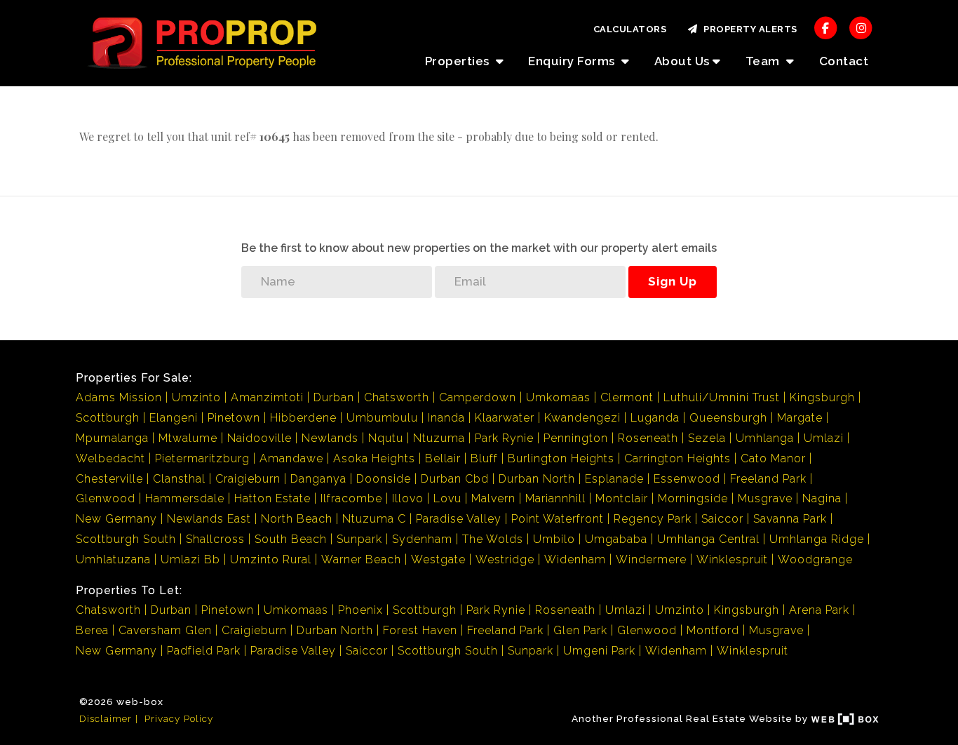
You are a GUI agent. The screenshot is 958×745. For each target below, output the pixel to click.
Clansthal (179, 478)
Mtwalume (187, 438)
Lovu (447, 498)
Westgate (438, 559)
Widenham (575, 559)
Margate (800, 417)
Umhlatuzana (113, 559)
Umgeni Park (599, 650)
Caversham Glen (165, 630)
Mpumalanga (112, 438)
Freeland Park (768, 478)
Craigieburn (248, 478)
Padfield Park (204, 650)
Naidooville (259, 438)
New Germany (116, 518)
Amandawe (291, 458)
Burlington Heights (561, 458)
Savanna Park (790, 518)
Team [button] (764, 61)
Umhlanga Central (708, 539)
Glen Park (580, 630)
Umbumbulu (382, 417)
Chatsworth (396, 397)
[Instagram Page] (861, 27)
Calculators (630, 29)
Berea (92, 630)
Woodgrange (815, 559)
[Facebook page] (826, 27)
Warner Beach (361, 559)
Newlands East (209, 518)
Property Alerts (748, 29)
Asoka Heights (374, 458)
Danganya (318, 478)
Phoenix (360, 610)
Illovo (408, 498)
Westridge (504, 559)
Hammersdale (184, 498)
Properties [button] (459, 61)
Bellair (443, 458)
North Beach (296, 518)
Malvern (493, 498)
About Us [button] (682, 61)
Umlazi (824, 438)
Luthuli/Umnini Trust (721, 397)
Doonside (383, 478)
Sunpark (359, 539)
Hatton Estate (272, 498)
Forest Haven (420, 630)
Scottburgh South (126, 539)
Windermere (651, 559)
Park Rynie (504, 438)
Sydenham (422, 539)
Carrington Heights (677, 458)
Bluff (484, 458)
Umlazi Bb (190, 559)
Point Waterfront (557, 518)
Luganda (655, 417)
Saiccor (722, 518)
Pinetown (234, 417)
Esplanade (614, 478)
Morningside (693, 498)
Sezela (707, 438)
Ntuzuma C (374, 518)
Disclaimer (105, 718)
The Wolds (492, 539)
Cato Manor (773, 458)
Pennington (576, 438)
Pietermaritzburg (202, 458)
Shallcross (215, 539)
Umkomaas (558, 397)
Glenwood (105, 498)
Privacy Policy (178, 718)
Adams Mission (119, 397)
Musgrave (765, 498)
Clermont (627, 397)
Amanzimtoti (267, 397)
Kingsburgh (822, 397)
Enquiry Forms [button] (573, 61)
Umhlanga (765, 438)
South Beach (291, 539)
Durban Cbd (455, 478)
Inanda (446, 417)
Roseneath (648, 438)
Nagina (822, 498)
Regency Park (652, 518)
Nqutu (385, 438)
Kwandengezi (582, 417)
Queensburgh (728, 417)
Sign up (672, 281)
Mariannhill (555, 498)
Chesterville (109, 478)
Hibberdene (303, 417)
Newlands (330, 438)
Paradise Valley (458, 518)
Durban (333, 397)
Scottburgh (108, 417)
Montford (713, 630)
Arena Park (819, 610)
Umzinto (196, 397)
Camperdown (477, 397)
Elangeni (173, 417)
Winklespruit (732, 559)
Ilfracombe (351, 498)
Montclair (621, 498)
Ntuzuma (439, 438)
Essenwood (687, 478)
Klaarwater (504, 417)
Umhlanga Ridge (816, 539)
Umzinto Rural (270, 559)
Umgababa (616, 539)
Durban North (537, 478)
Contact (844, 61)
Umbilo (554, 539)
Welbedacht (110, 458)
